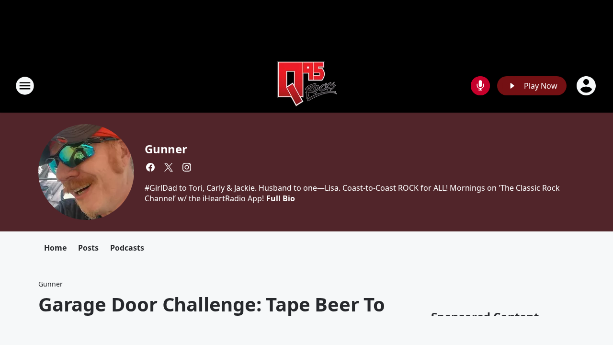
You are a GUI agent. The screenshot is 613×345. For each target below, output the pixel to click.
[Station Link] (306, 85)
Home (55, 247)
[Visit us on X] (168, 167)
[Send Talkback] (480, 85)
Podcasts (127, 247)
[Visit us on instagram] (187, 167)
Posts (88, 247)
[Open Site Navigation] (24, 85)
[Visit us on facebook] (150, 167)
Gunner (166, 149)
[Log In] (587, 85)
